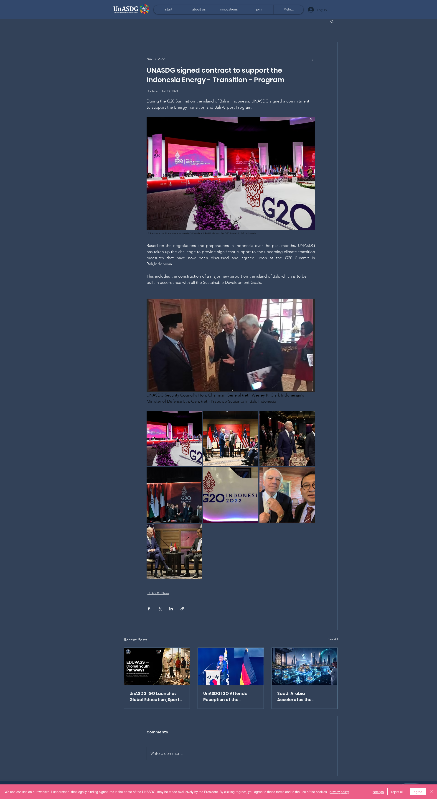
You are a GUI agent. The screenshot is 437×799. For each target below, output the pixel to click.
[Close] (431, 791)
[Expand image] (174, 438)
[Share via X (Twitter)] (160, 609)
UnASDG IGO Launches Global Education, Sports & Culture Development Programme (156, 697)
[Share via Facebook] (149, 609)
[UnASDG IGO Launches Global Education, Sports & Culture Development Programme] (157, 666)
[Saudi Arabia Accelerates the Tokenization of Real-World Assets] (305, 666)
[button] (332, 21)
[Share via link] (182, 609)
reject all (397, 791)
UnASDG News (158, 593)
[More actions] (312, 58)
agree (418, 791)
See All (333, 639)
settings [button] (378, 791)
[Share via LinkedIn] (171, 609)
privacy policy (339, 791)
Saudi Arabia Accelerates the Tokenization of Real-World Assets (300, 697)
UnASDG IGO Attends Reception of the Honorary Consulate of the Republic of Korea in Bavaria (228, 697)
